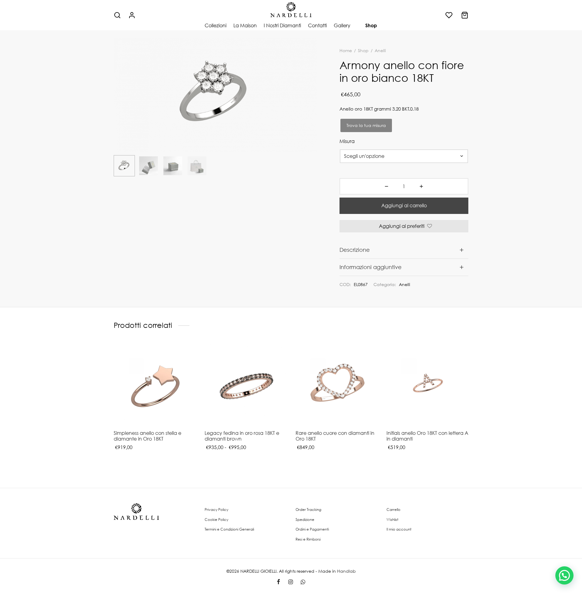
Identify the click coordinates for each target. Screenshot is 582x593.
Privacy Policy (216, 509)
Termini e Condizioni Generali (229, 529)
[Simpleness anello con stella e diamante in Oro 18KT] (155, 384)
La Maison (245, 25)
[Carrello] (464, 15)
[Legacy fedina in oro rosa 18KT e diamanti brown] (245, 384)
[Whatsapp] (303, 582)
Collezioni (215, 25)
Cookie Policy (216, 519)
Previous (120, 107)
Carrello (393, 509)
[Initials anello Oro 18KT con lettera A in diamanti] (427, 384)
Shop (371, 25)
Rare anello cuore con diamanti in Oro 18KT (335, 436)
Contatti (317, 25)
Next (311, 107)
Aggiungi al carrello (404, 205)
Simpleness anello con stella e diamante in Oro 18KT (147, 436)
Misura (347, 141)
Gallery (342, 25)
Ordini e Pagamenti (312, 529)
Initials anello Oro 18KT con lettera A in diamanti (427, 436)
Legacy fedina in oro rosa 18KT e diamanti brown (242, 436)
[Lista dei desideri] (449, 15)
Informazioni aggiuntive (371, 267)
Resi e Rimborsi (308, 539)
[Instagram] (290, 582)
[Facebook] (278, 582)
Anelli (404, 284)
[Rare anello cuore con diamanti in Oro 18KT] (336, 384)
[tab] (404, 249)
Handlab (346, 571)
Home (346, 50)
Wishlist (392, 519)
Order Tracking (308, 509)
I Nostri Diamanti (282, 25)
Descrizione (355, 249)
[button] (564, 575)
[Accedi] (131, 15)
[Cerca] (117, 15)
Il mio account (398, 529)
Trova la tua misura (366, 125)
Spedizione (305, 519)
